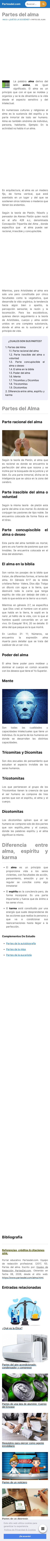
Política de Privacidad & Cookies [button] (20, 1529)
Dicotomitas (18, 387)
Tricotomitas (18, 383)
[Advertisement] (25, 50)
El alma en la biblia (21, 369)
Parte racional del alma (24, 350)
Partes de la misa (16, 949)
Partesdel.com (11, 4)
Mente (15, 376)
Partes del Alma (15, 347)
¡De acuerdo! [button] (25, 1536)
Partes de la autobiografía (21, 943)
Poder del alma (19, 372)
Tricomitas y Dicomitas (24, 380)
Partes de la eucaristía (19, 955)
